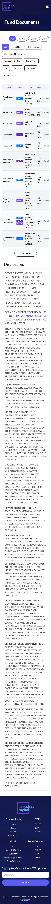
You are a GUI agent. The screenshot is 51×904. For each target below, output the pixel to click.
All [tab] (5, 47)
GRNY (22, 38)
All (12, 38)
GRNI (44, 38)
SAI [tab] (5, 68)
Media (13, 831)
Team (13, 828)
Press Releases (13, 861)
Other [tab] (7, 75)
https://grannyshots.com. (22, 299)
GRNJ (33, 38)
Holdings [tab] (31, 68)
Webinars (13, 853)
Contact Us (13, 835)
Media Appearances (13, 857)
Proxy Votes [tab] (33, 47)
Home (13, 824)
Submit (25, 882)
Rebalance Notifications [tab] (15, 54)
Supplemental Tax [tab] (12, 61)
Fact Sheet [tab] (17, 47)
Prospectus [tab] (31, 61)
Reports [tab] (17, 68)
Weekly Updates (13, 850)
